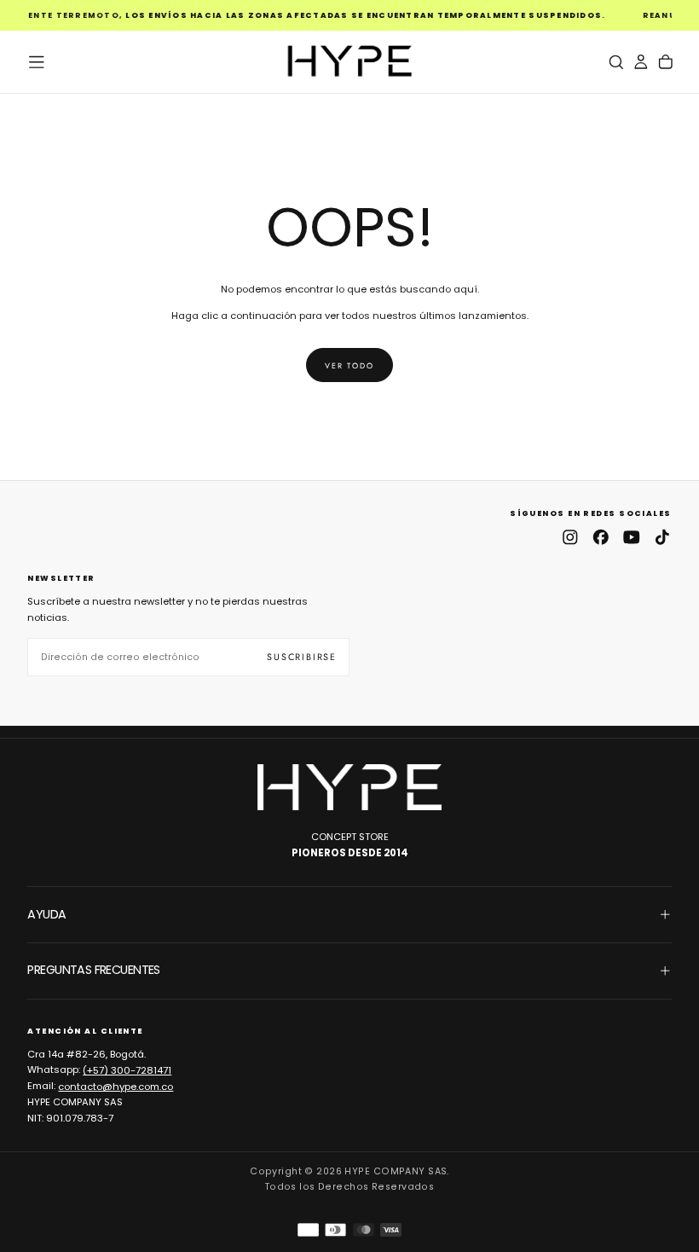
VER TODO (349, 365)
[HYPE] (349, 787)
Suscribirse (302, 657)
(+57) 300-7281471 (127, 1069)
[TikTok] (662, 537)
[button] (36, 62)
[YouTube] (631, 537)
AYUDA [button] (46, 914)
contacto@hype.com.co (115, 1086)
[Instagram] (570, 537)
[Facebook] (601, 537)
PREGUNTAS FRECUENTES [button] (93, 969)
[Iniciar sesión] (641, 61)
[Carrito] (665, 61)
